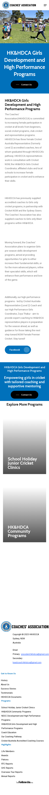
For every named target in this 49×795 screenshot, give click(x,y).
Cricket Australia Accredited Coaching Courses (22, 741)
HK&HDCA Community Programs (16, 711)
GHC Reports (7, 768)
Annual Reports (8, 776)
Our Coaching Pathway (11, 736)
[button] (45, 5)
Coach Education (8, 732)
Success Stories (8, 688)
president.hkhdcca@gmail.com (35, 654)
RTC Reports (7, 764)
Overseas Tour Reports (11, 772)
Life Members (7, 751)
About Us (5, 684)
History (4, 680)
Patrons (4, 759)
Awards (4, 755)
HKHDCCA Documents (11, 697)
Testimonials (7, 693)
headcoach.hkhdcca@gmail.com (27, 662)
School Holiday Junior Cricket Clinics (18, 707)
